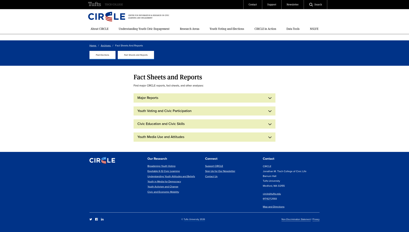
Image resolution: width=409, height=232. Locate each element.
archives (106, 45)
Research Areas (189, 29)
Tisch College (114, 4)
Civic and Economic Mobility (163, 192)
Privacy (316, 219)
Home (93, 45)
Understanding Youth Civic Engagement (144, 29)
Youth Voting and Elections (227, 29)
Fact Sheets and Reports (136, 54)
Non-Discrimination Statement (296, 219)
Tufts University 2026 (194, 219)
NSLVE (314, 29)
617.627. (267, 199)
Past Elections (102, 54)
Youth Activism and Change (162, 186)
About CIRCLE (99, 29)
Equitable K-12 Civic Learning (163, 171)
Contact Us (211, 176)
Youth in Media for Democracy (164, 181)
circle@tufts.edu (272, 194)
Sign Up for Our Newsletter (220, 171)
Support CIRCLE (214, 166)
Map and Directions (273, 207)
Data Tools (293, 29)
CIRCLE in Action (265, 29)
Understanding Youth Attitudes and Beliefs (171, 176)
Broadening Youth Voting (161, 166)
